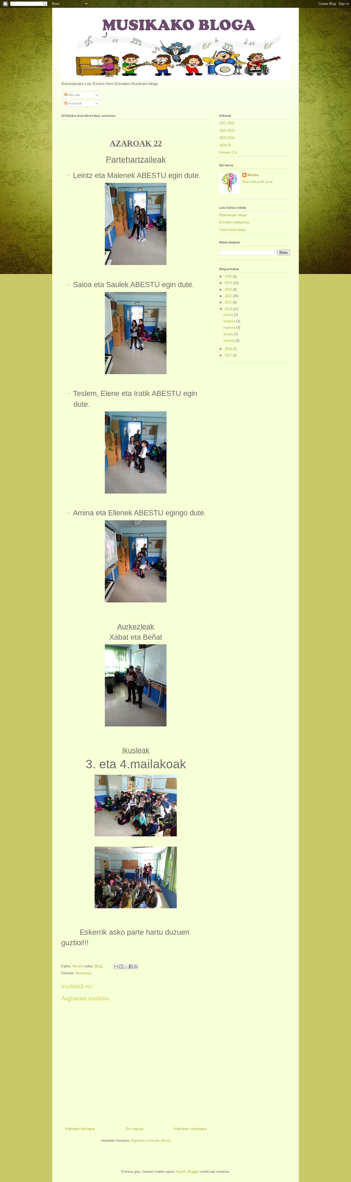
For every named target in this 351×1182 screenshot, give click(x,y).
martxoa (229, 327)
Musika (253, 175)
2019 (229, 309)
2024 (229, 283)
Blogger (193, 1172)
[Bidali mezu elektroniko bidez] (116, 966)
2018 (229, 349)
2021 (229, 302)
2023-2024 (227, 138)
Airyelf (181, 1172)
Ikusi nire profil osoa (257, 182)
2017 (229, 355)
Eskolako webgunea (234, 222)
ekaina (228, 315)
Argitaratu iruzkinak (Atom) (151, 1140)
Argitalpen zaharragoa (190, 1129)
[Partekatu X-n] (125, 966)
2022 (229, 296)
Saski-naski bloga (232, 230)
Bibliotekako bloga (232, 215)
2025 (229, 276)
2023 (229, 289)
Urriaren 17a (228, 152)
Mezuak (73, 95)
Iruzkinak (74, 103)
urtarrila (229, 341)
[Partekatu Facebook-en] (130, 966)
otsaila (228, 334)
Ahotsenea (83, 973)
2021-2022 (227, 123)
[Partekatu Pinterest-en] (135, 966)
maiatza (229, 321)
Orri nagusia (134, 1129)
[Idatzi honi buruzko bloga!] (121, 966)
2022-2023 (227, 131)
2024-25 (225, 145)
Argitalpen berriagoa (80, 1129)
